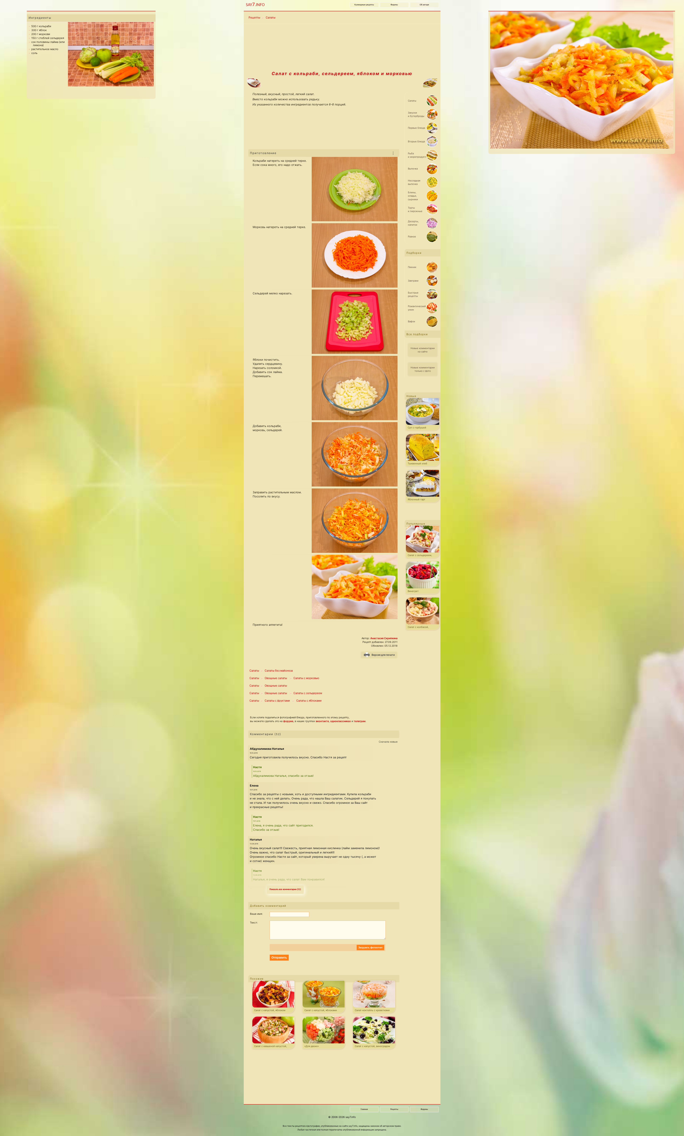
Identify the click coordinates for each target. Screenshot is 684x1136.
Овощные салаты (276, 678)
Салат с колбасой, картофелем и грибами (421, 628)
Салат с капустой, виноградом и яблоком (372, 1047)
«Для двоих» (311, 1046)
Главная (364, 1109)
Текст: (254, 922)
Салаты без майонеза (279, 670)
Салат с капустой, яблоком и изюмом (269, 1011)
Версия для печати (383, 654)
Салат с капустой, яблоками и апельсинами (320, 1011)
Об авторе (424, 5)
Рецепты (254, 17)
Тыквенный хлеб (417, 463)
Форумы (394, 5)
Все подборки (417, 334)
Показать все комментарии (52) (285, 889)
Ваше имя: (256, 913)
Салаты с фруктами (277, 700)
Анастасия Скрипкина (384, 638)
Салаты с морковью (306, 678)
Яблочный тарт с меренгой (416, 500)
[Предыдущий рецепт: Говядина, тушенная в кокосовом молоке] (289, 83)
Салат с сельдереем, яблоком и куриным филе (423, 556)
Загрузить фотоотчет (370, 947)
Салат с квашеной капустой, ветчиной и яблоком (270, 1047)
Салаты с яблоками (309, 700)
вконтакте (322, 721)
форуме (288, 721)
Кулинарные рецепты (364, 5)
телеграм (360, 721)
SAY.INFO (255, 4)
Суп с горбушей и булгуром (417, 428)
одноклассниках (340, 721)
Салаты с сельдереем (307, 693)
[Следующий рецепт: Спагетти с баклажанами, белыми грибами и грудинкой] (394, 83)
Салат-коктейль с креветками (372, 1010)
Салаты (270, 17)
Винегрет (413, 591)
